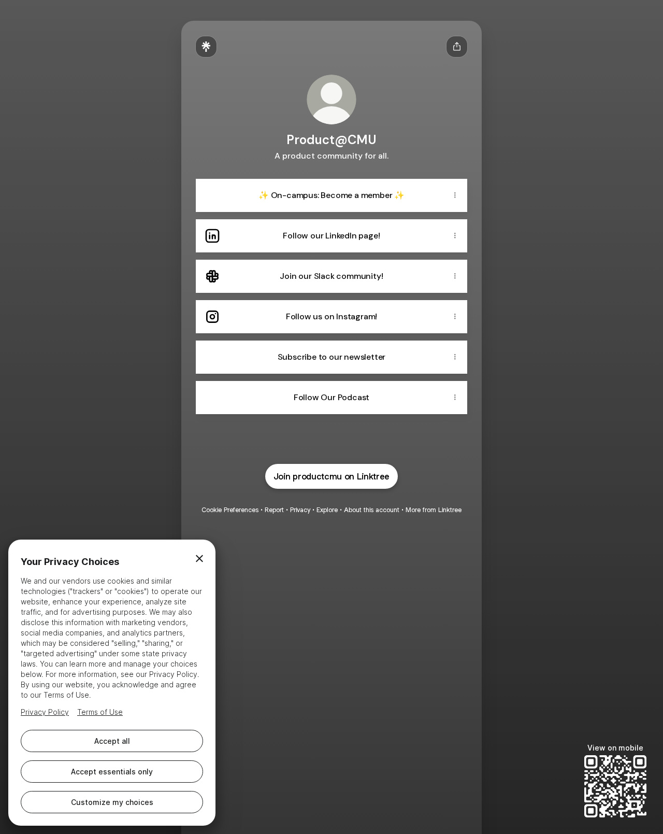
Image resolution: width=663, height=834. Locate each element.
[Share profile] (456, 46)
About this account (371, 509)
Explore (327, 509)
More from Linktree (434, 509)
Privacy (300, 509)
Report (274, 509)
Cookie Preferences (229, 509)
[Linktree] (206, 46)
